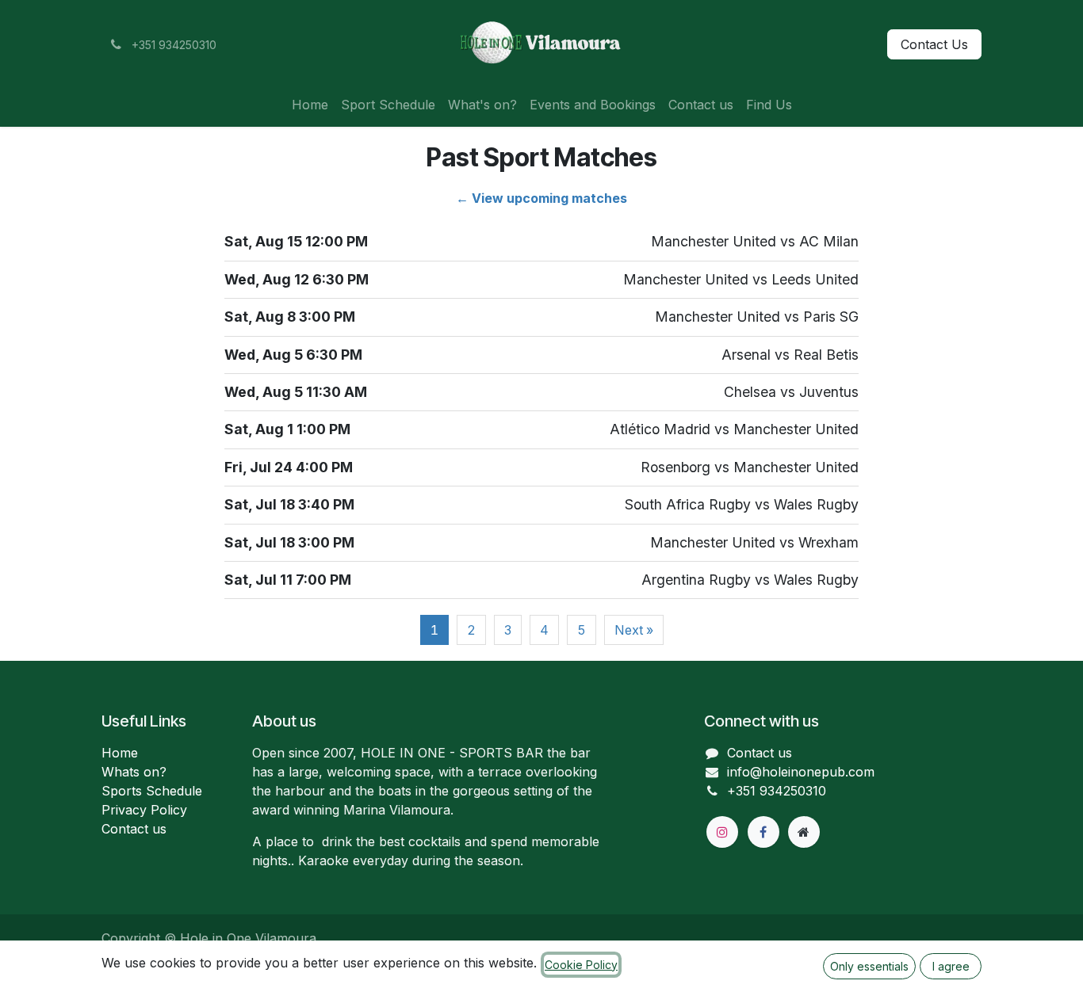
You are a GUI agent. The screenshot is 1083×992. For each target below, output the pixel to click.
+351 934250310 (776, 791)
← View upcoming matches (541, 198)
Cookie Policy (581, 964)
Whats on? (133, 772)
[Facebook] (763, 832)
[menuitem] (310, 104)
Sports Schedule (151, 791)
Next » (633, 630)
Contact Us (934, 44)
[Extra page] (804, 832)
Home (119, 753)
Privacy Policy (144, 810)
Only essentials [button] (869, 966)
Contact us (133, 829)
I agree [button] (951, 966)
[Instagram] (722, 832)
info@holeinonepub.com (800, 772)
